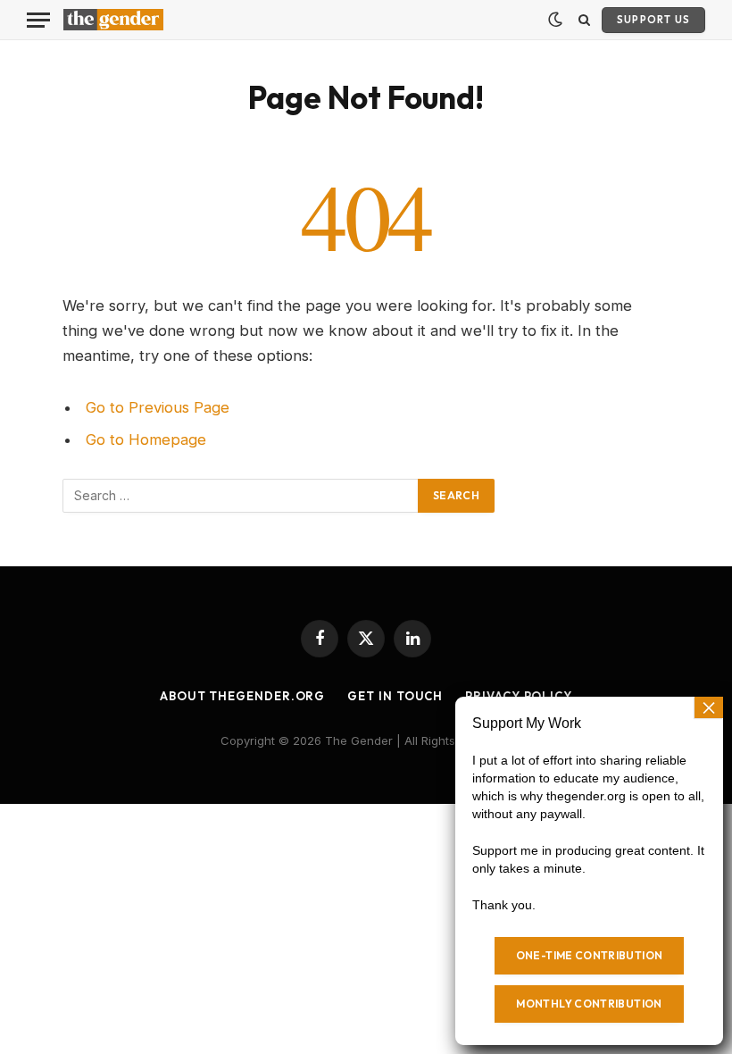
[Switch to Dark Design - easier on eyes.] (555, 20)
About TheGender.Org (242, 696)
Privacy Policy (518, 696)
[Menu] (38, 19)
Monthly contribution (588, 1003)
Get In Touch (395, 696)
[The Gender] (113, 20)
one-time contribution (589, 955)
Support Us (653, 19)
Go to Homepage (146, 439)
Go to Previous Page (157, 407)
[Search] (584, 19)
